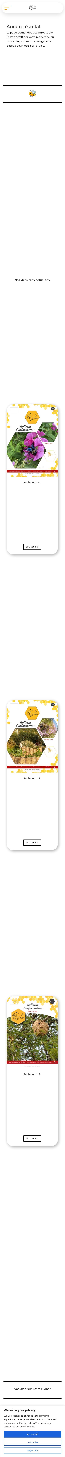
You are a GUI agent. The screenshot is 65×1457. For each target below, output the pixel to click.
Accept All (32, 1434)
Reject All (32, 1450)
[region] (32, 1431)
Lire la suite (32, 546)
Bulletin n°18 (32, 1071)
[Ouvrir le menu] (8, 8)
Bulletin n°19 (32, 775)
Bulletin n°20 (32, 479)
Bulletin (14, 410)
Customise (32, 1442)
